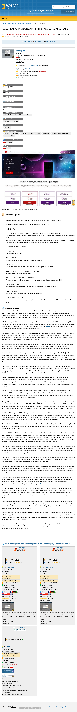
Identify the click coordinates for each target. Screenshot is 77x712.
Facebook (21, 708)
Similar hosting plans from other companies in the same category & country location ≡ (37, 544)
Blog (28, 708)
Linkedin (35, 708)
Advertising (59, 707)
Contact (51, 707)
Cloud (30, 69)
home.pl (28, 23)
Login (67, 11)
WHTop (4, 23)
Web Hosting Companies (16, 23)
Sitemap (67, 707)
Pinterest (32, 708)
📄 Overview (25, 41)
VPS (26, 69)
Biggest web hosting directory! (14, 8)
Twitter (25, 708)
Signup (72, 11)
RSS (39, 708)
